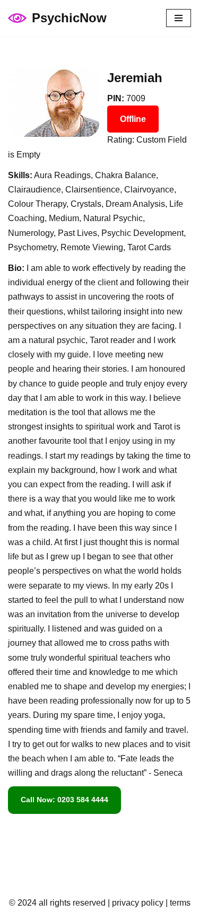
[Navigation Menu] (178, 18)
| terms (177, 902)
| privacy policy (134, 902)
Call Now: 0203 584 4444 (64, 799)
